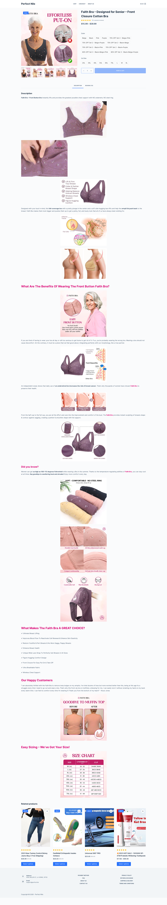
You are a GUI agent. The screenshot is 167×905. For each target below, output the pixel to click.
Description (78, 85)
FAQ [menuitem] (83, 878)
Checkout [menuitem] (82, 4)
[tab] (78, 85)
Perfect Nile (28, 3)
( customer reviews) (98, 20)
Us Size (83, 58)
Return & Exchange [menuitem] (126, 878)
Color (83, 33)
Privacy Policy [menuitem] (127, 875)
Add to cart (120, 70)
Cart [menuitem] (74, 4)
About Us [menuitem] (91, 4)
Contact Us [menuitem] (83, 883)
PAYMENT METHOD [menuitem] (83, 875)
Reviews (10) (89, 85)
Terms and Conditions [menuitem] (126, 883)
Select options (28, 864)
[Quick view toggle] (47, 811)
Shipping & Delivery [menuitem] (126, 881)
